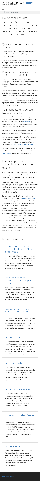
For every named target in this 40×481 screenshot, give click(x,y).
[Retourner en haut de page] (35, 476)
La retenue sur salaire (14, 363)
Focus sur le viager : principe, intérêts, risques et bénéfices (18, 310)
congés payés (6, 153)
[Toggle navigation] (3, 9)
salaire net (27, 122)
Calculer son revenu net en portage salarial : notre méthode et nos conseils (19, 249)
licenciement (28, 144)
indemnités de (18, 144)
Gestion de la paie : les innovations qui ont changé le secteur (18, 280)
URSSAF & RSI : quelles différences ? (20, 416)
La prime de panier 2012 (15, 337)
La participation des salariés (17, 389)
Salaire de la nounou (14, 446)
